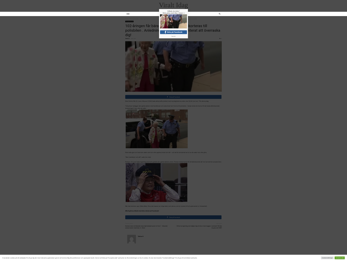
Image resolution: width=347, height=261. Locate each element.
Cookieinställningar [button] (327, 258)
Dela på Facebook (174, 32)
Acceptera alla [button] (340, 258)
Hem (128, 14)
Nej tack (173, 36)
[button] (219, 14)
